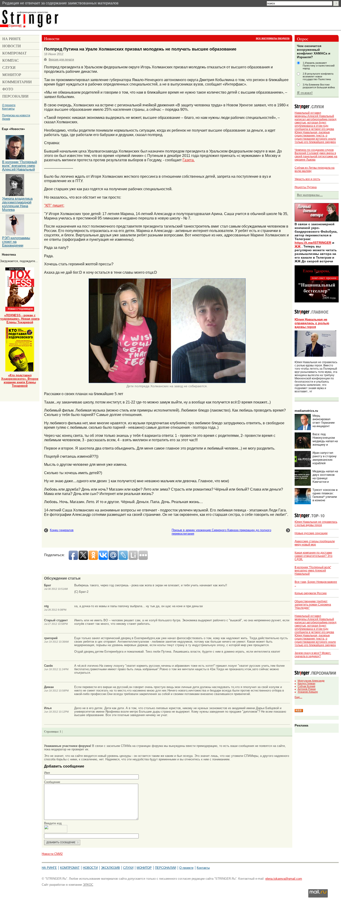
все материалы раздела (273, 38)
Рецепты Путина (306, 187)
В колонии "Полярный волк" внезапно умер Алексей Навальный (313, 570)
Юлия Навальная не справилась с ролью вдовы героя (312, 323)
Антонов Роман (307, 689)
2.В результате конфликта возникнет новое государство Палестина (318, 76)
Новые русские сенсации (311, 533)
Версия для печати (61, 59)
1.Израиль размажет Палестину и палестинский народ (319, 65)
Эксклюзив (110, 867)
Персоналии (165, 867)
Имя (47, 772)
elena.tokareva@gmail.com (283, 878)
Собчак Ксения (306, 686)
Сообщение (52, 782)
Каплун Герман (306, 683)
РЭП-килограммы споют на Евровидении (16, 241)
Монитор (144, 867)
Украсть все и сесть (307, 179)
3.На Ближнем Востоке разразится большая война (319, 86)
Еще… (298, 697)
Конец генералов (62, 530)
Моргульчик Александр (311, 680)
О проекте (9, 105)
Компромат (70, 867)
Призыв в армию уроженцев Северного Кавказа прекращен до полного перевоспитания (221, 531)
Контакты (8, 108)
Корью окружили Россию (311, 593)
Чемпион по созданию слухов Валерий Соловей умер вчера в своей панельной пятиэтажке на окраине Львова (316, 154)
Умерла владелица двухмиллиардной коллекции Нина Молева (17, 204)
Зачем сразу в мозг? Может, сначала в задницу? (313, 654)
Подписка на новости (16, 115)
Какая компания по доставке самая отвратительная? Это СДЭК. (313, 556)
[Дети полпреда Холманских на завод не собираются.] (167, 382)
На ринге (49, 867)
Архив (6, 118)
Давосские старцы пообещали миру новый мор (315, 543)
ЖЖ (298, 246)
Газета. (189, 160)
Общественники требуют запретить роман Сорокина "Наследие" (313, 604)
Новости (90, 867)
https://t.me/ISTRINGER (313, 242)
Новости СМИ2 (52, 854)
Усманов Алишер (308, 691)
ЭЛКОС (88, 884)
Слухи (128, 867)
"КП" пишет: (54, 205)
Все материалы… (310, 195)
